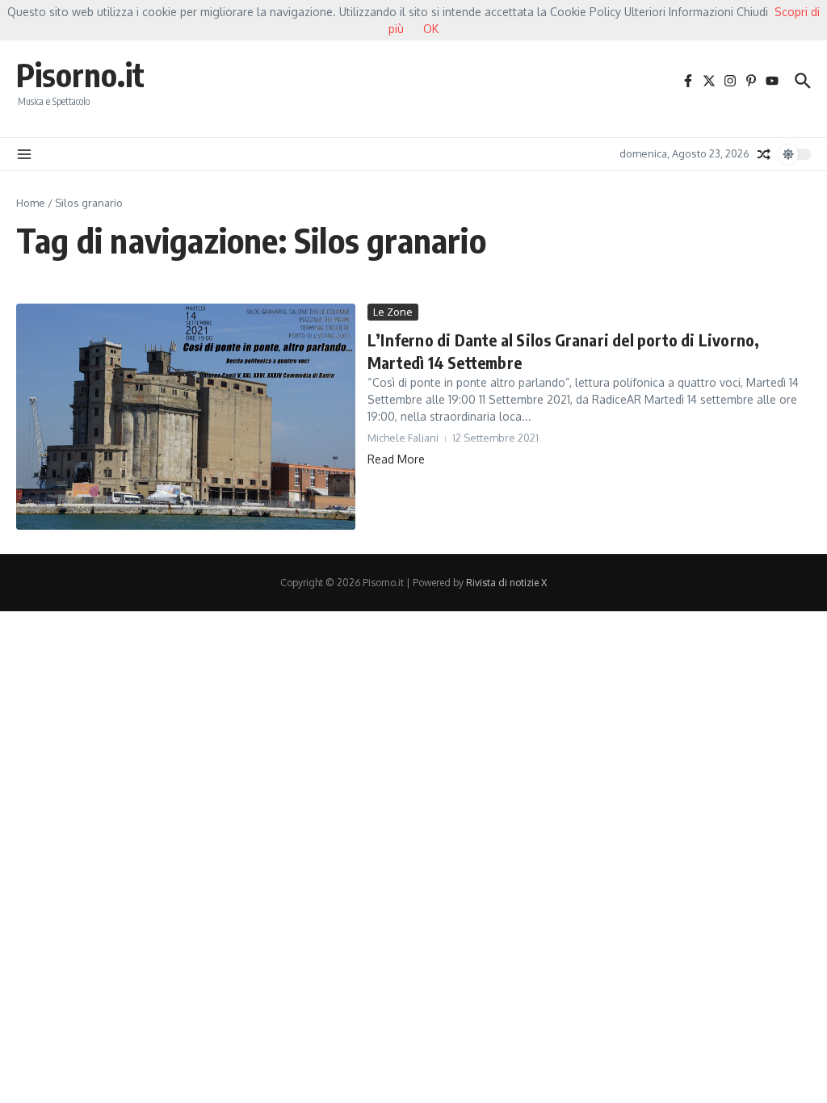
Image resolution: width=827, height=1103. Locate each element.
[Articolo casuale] (764, 154)
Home (30, 202)
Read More (396, 459)
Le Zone (393, 311)
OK (431, 29)
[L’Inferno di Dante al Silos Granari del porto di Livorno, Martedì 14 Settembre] (185, 417)
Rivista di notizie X (506, 583)
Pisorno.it (80, 74)
